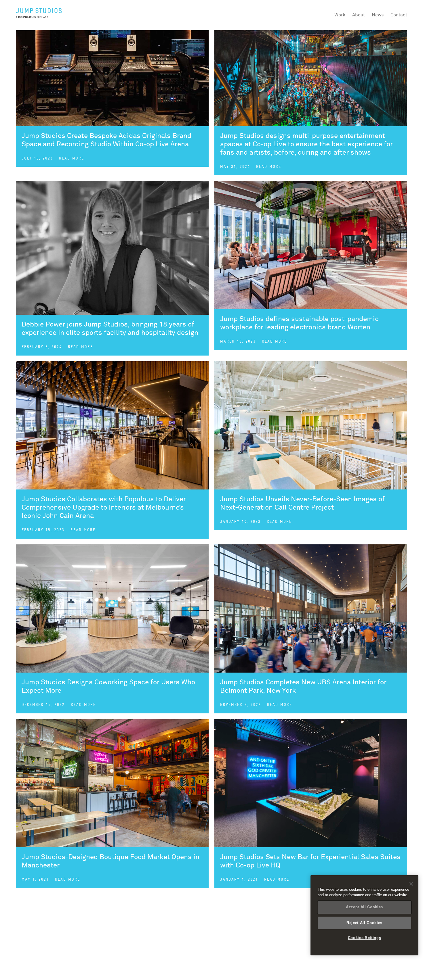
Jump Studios (39, 13)
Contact (398, 15)
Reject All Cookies (364, 922)
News (378, 15)
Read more (71, 158)
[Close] (411, 884)
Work (339, 15)
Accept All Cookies (364, 907)
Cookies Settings (364, 938)
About (358, 15)
